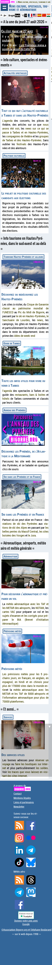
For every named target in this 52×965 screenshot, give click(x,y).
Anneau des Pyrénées (14, 410)
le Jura (32, 535)
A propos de (22, 787)
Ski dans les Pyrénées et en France (22, 477)
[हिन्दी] (49, 16)
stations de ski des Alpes (25, 526)
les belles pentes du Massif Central (25, 529)
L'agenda (7, 121)
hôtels (5, 399)
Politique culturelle (14, 156)
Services (8, 717)
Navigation (4, 7)
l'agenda (7, 391)
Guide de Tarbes (12, 343)
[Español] (39, 16)
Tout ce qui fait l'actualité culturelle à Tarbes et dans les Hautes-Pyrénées (24, 113)
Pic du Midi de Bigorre (31, 312)
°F (26, 15)
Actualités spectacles (15, 73)
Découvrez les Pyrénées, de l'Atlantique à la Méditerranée (23, 453)
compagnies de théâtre (19, 136)
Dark (17, 15)
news (40, 320)
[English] (35, 16)
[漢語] (44, 16)
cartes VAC (8, 612)
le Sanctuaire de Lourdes (25, 318)
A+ (5, 15)
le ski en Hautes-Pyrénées (30, 316)
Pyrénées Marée (18, 39)
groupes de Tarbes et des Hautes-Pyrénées (25, 138)
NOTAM (40, 608)
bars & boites (37, 395)
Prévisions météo (12, 631)
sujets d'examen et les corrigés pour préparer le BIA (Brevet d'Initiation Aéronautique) (25, 619)
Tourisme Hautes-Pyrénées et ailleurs (23, 257)
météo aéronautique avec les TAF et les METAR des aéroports (25, 606)
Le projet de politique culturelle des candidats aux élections (23, 195)
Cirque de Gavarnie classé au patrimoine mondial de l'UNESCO (25, 308)
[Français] (30, 16)
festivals (21, 144)
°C (23, 15)
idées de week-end (24, 336)
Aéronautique (10, 556)
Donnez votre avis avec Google (26, 922)
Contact (18, 793)
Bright (12, 15)
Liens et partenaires (24, 802)
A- (1, 15)
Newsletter (19, 806)
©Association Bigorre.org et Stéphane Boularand (26, 929)
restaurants (21, 395)
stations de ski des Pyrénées (19, 524)
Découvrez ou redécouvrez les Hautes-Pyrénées (19, 296)
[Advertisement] (26, 750)
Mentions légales (22, 798)
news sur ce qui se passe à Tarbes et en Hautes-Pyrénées (25, 130)
